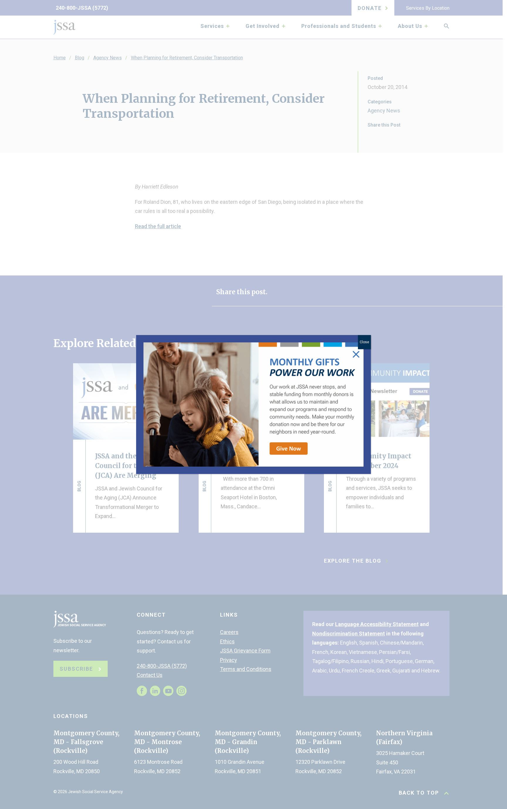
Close (364, 342)
